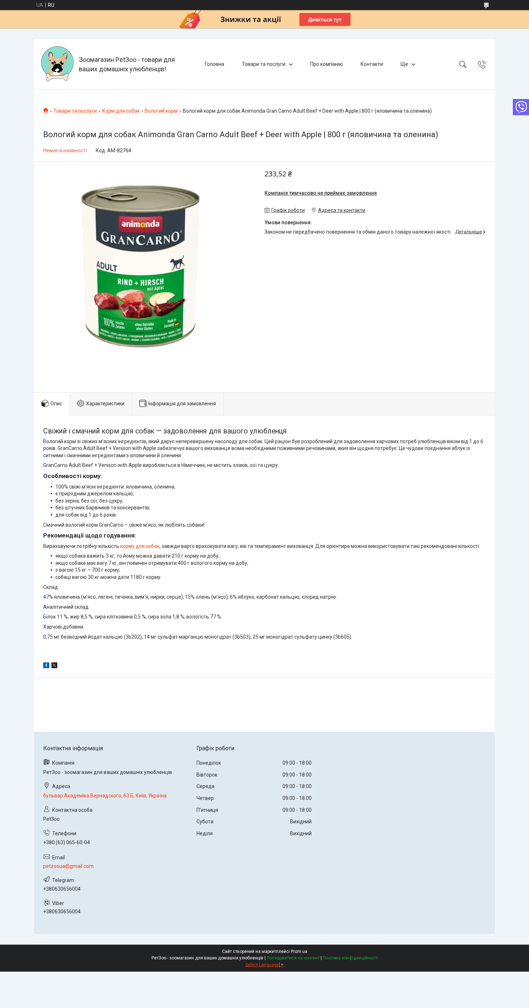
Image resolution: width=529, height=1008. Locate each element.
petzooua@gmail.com (68, 866)
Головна (214, 64)
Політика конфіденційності (350, 957)
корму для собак (139, 546)
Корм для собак (121, 111)
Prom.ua (299, 951)
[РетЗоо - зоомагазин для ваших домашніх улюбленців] (57, 64)
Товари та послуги (263, 64)
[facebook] (46, 666)
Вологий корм (161, 111)
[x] (54, 666)
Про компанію (326, 64)
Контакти (372, 64)
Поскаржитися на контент (293, 957)
